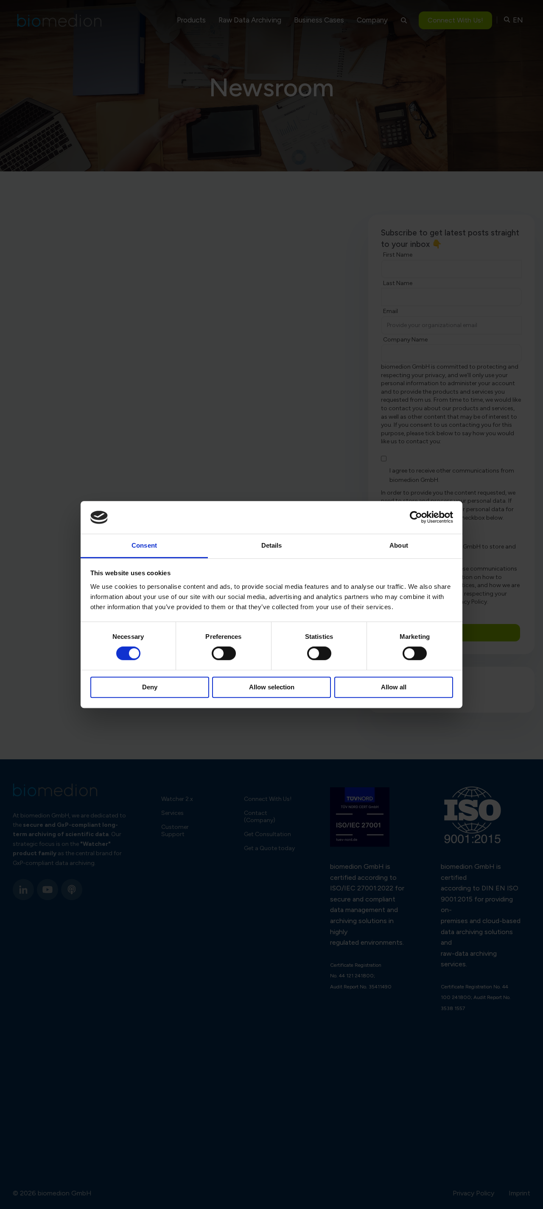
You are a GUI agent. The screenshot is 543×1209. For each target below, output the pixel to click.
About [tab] (398, 545)
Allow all (393, 687)
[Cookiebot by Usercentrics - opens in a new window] (416, 517)
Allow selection (271, 687)
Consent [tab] (144, 545)
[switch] (224, 653)
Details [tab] (271, 545)
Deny (149, 687)
